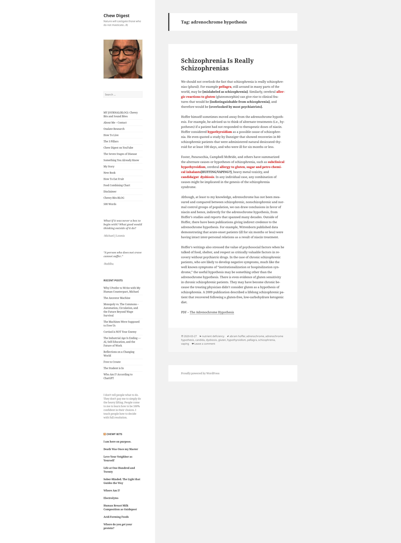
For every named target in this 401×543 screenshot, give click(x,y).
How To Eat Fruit (114, 179)
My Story (109, 166)
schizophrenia (266, 340)
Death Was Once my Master (121, 449)
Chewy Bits (114, 434)
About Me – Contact (115, 122)
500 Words (110, 204)
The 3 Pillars (111, 141)
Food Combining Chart (117, 185)
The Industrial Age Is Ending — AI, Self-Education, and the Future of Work (122, 341)
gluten (222, 340)
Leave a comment (204, 343)
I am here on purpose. (117, 441)
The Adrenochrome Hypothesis (212, 312)
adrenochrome (255, 336)
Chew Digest (117, 15)
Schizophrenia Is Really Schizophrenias (217, 64)
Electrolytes (111, 498)
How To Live (111, 135)
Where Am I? (112, 490)
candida (200, 340)
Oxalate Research (114, 129)
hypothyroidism (236, 340)
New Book (109, 172)
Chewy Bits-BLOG (114, 197)
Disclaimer (110, 191)
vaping (185, 343)
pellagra (252, 340)
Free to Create (112, 362)
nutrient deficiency (213, 336)
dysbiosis (211, 340)
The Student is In (114, 368)
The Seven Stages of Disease (120, 154)
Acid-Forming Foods (116, 517)
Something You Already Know (121, 160)
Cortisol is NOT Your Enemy (120, 331)
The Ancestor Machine (117, 298)
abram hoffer (237, 336)
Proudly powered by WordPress (200, 373)
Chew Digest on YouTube (118, 147)
